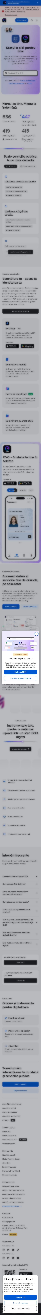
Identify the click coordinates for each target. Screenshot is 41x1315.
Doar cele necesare (20, 1303)
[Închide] (36, 634)
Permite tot (20, 1297)
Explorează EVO (20, 672)
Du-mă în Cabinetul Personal (20, 678)
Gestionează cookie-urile (20, 1308)
